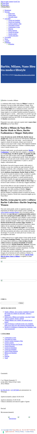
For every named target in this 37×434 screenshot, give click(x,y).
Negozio (7, 12)
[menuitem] (8, 42)
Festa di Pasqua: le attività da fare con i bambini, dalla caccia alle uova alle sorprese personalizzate (19, 324)
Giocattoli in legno (13, 25)
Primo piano (12, 15)
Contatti (7, 41)
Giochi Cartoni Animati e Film (14, 341)
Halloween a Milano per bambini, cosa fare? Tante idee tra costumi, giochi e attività (20, 317)
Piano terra (11, 13)
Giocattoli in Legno (10, 339)
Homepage (8, 10)
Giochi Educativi (10, 346)
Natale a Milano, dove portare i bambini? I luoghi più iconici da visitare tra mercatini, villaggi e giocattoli (19, 313)
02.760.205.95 (5, 390)
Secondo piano (12, 17)
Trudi (6, 358)
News (6, 39)
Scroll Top (16, 1)
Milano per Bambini (11, 353)
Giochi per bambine (14, 22)
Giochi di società (13, 32)
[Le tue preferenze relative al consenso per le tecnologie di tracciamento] (3, 432)
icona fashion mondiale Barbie (10, 212)
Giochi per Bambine (11, 348)
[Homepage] (5, 4)
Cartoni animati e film (14, 24)
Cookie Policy (29, 431)
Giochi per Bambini (10, 349)
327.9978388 (15, 390)
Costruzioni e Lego (14, 27)
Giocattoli (7, 18)
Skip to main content (7, 1)
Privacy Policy (19, 431)
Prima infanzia (12, 30)
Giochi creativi (12, 34)
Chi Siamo (8, 37)
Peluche (10, 29)
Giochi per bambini (14, 20)
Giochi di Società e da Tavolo (13, 344)
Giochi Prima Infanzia (11, 351)
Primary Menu (5, 7)
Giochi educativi (13, 35)
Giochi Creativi (9, 342)
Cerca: (21, 303)
